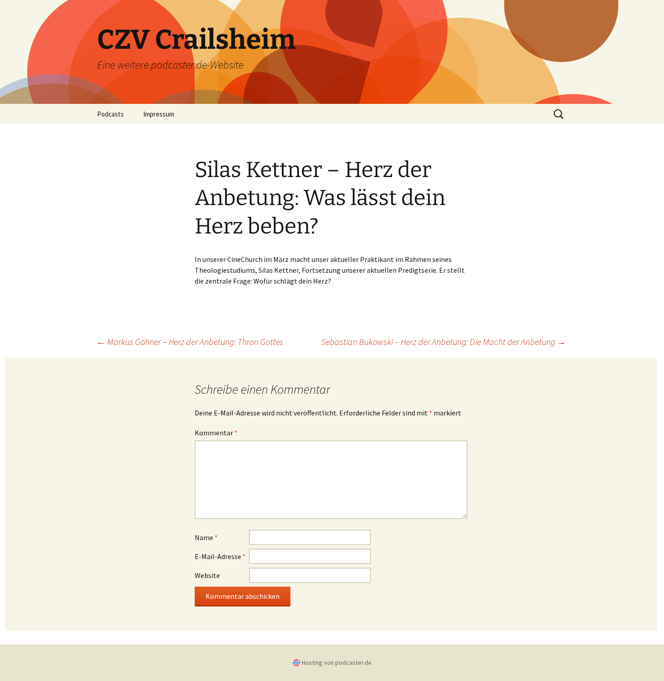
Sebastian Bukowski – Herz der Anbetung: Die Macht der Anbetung (443, 341)
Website (207, 575)
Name (206, 537)
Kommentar (216, 432)
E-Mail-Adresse (220, 556)
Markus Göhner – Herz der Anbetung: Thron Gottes (189, 341)
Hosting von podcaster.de (337, 662)
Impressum (158, 114)
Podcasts (110, 114)
